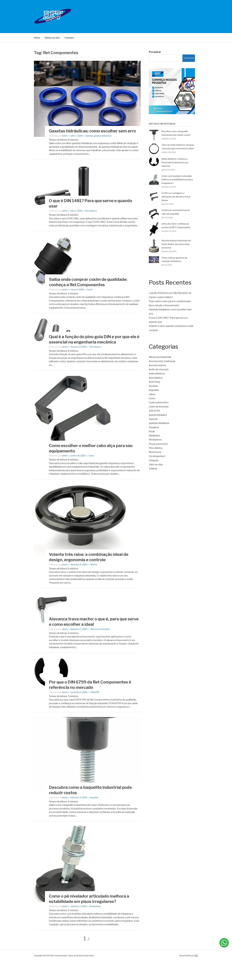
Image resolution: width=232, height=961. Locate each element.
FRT (196, 955)
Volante (93, 564)
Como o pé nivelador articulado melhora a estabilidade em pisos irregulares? (177, 179)
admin (64, 136)
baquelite (94, 797)
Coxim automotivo (158, 402)
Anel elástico (156, 377)
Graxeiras (154, 427)
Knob (152, 431)
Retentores (155, 452)
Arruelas (153, 386)
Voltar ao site (52, 37)
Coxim (90, 289)
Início (37, 37)
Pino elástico (91, 211)
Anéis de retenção (159, 369)
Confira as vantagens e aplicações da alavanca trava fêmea (175, 196)
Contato (69, 37)
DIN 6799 (94, 692)
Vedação (153, 460)
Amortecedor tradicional (162, 361)
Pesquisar (155, 52)
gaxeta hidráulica (158, 415)
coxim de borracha (158, 406)
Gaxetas (89, 136)
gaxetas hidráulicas (102, 136)
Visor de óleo (156, 464)
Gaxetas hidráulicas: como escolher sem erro (93, 130)
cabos (91, 455)
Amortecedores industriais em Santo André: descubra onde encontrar (176, 244)
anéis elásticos (157, 373)
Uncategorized (157, 456)
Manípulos (154, 435)
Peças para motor (158, 443)
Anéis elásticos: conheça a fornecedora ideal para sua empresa (174, 162)
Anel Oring (154, 381)
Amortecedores (157, 365)
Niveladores (95, 906)
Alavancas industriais (100, 629)
